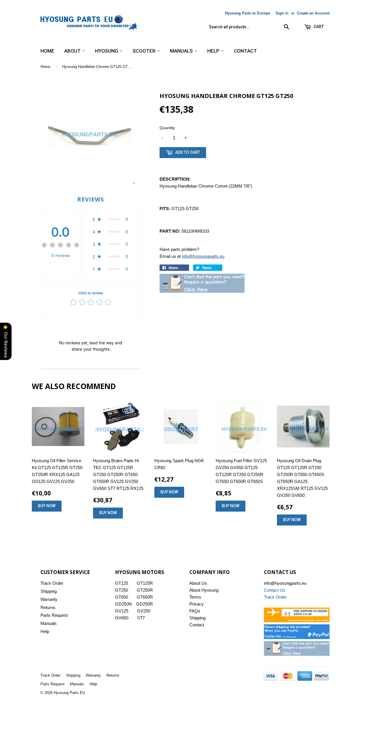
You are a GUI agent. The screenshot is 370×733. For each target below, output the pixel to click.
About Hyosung (204, 590)
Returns (48, 607)
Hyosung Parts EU (69, 693)
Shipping (48, 591)
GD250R (144, 603)
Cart (318, 26)
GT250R (145, 590)
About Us (198, 583)
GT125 (121, 583)
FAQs (194, 610)
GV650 (121, 617)
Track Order (51, 583)
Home (47, 51)
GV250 (143, 610)
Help (214, 51)
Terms (195, 597)
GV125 (121, 610)
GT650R (145, 597)
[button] (112, 219)
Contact (245, 51)
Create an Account (313, 13)
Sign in (281, 13)
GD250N (123, 603)
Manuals (182, 51)
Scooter (145, 51)
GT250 (121, 590)
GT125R (145, 583)
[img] (60, 246)
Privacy (196, 603)
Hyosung (107, 51)
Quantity (167, 127)
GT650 (121, 597)
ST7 (141, 617)
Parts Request (54, 615)
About (73, 51)
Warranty (49, 599)
